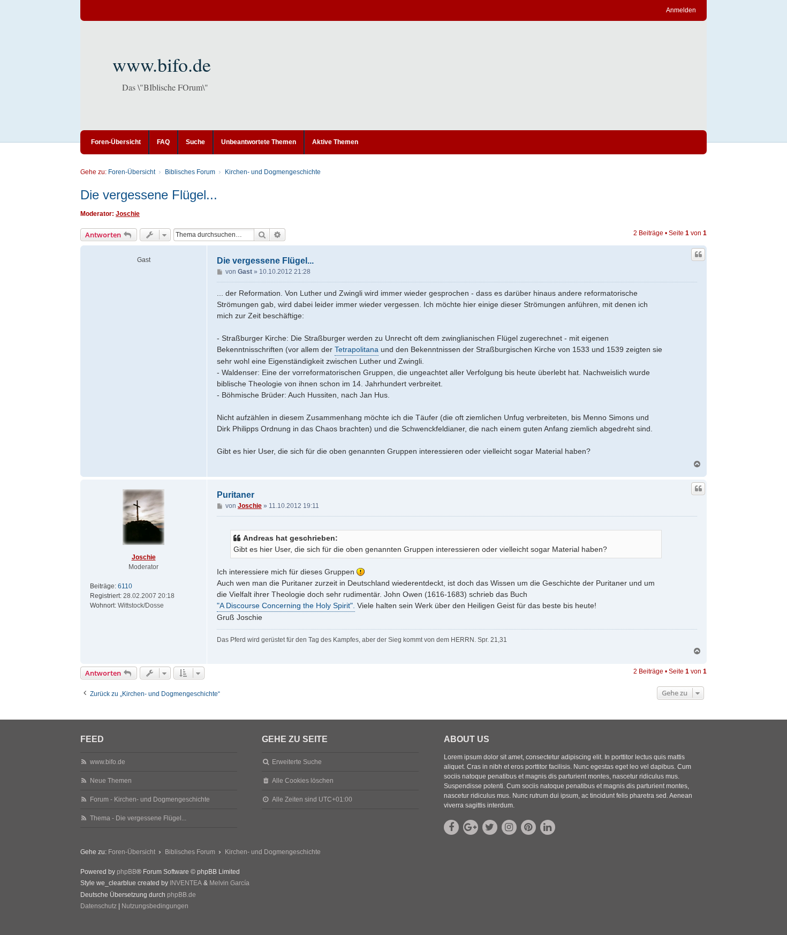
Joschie (128, 214)
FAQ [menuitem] (163, 142)
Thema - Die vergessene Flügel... (138, 818)
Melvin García (229, 883)
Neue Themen (111, 780)
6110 (125, 586)
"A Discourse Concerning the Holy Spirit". (286, 605)
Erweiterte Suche (297, 762)
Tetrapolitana (357, 349)
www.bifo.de (161, 64)
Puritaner (235, 494)
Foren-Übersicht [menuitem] (116, 142)
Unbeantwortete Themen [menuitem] (258, 142)
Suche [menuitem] (195, 142)
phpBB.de (181, 895)
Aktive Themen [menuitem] (335, 142)
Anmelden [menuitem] (681, 10)
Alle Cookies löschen (303, 780)
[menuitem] (98, 906)
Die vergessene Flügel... (148, 195)
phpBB (127, 872)
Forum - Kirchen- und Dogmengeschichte (150, 799)
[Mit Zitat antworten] (698, 254)
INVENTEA (186, 883)
